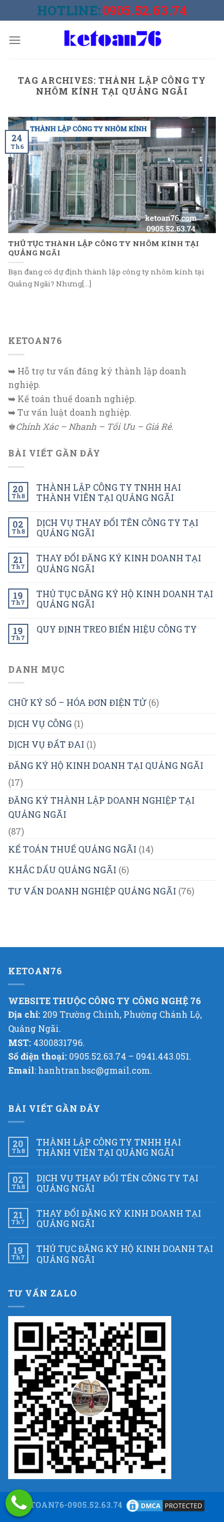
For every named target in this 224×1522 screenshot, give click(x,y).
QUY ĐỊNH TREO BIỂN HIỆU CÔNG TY (116, 629)
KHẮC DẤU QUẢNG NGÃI (62, 869)
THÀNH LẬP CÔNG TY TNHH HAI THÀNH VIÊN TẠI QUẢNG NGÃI (108, 492)
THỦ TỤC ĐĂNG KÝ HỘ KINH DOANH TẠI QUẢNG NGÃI (124, 598)
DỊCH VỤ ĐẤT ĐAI (46, 744)
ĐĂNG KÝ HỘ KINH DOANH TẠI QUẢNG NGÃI (105, 765)
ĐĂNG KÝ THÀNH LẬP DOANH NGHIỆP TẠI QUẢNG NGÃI (101, 807)
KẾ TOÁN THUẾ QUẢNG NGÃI (72, 849)
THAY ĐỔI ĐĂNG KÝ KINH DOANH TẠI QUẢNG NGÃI (118, 563)
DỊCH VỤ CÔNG (40, 723)
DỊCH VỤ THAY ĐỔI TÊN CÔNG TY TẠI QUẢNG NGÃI (117, 527)
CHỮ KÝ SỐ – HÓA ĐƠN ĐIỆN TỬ (77, 702)
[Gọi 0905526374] (19, 1503)
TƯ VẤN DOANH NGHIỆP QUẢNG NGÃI (92, 891)
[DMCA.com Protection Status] (165, 1505)
